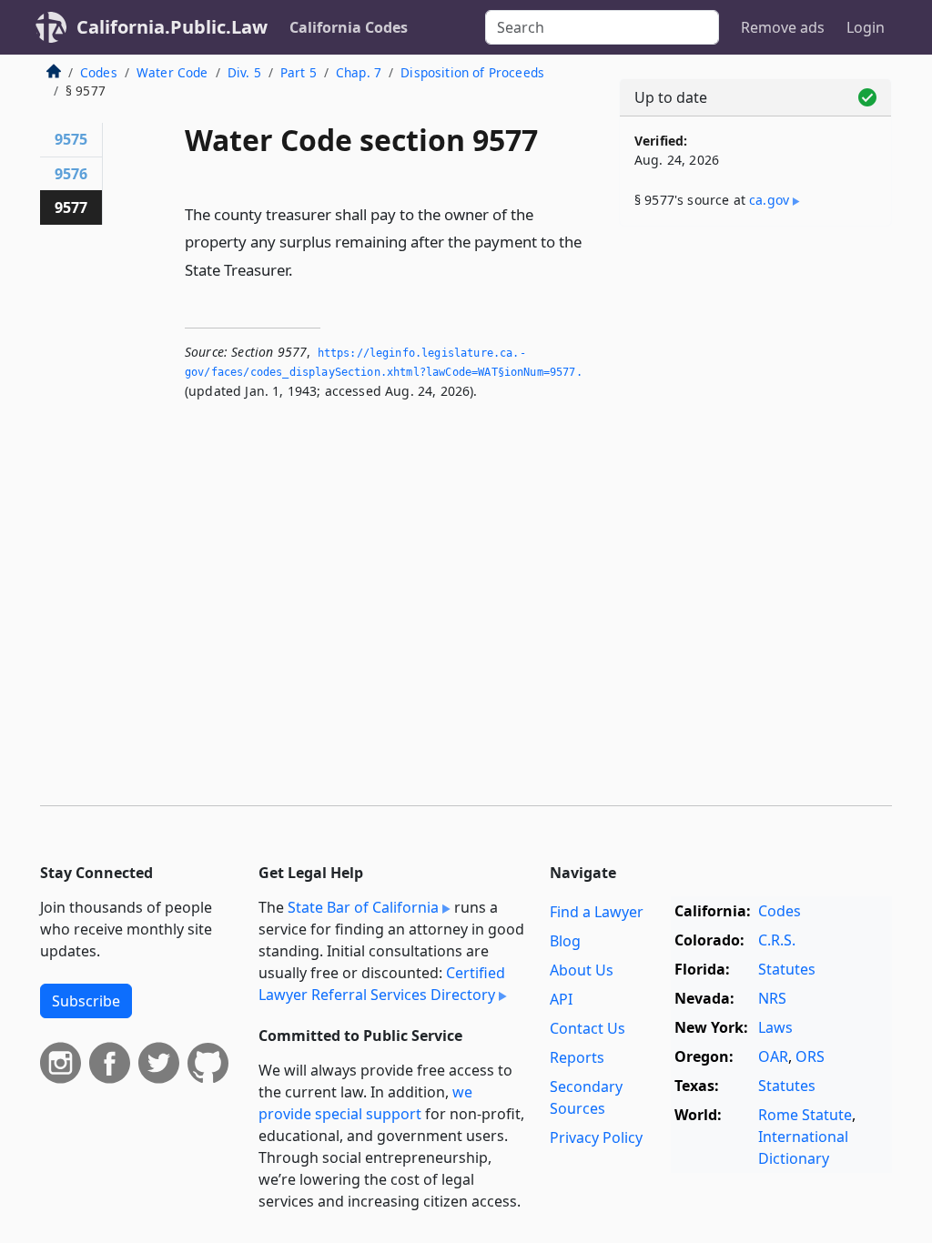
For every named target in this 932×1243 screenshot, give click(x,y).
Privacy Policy (596, 1137)
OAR (773, 1056)
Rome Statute (805, 1115)
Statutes (787, 969)
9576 (71, 174)
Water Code (172, 72)
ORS (810, 1056)
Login (865, 27)
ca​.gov (769, 199)
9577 (71, 207)
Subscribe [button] (86, 1001)
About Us (581, 970)
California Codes (348, 27)
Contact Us (587, 1028)
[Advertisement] (755, 366)
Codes (98, 72)
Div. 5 (244, 72)
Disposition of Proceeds (472, 72)
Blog (565, 941)
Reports (577, 1057)
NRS (772, 998)
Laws (775, 1027)
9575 (71, 139)
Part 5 (298, 72)
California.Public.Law (172, 27)
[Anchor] (303, 269)
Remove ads (783, 27)
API (561, 999)
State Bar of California (363, 907)
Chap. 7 (358, 72)
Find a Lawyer (596, 912)
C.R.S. (776, 940)
